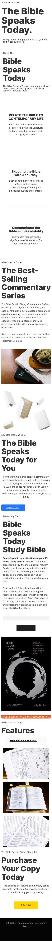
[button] (26, 618)
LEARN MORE (12, 507)
